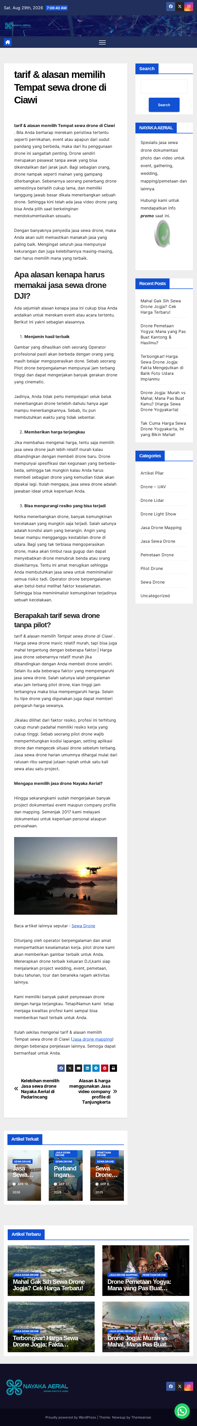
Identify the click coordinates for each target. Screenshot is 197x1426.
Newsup (118, 1417)
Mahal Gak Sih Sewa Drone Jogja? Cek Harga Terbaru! (161, 306)
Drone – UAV (153, 486)
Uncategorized (155, 595)
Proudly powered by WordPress (71, 1417)
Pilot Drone (152, 568)
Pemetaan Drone (104, 1154)
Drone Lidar (152, 500)
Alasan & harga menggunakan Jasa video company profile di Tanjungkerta (89, 1091)
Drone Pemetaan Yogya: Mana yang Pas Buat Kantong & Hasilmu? (139, 1288)
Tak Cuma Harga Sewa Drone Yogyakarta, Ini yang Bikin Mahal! (163, 429)
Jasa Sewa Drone (62, 1154)
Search (147, 68)
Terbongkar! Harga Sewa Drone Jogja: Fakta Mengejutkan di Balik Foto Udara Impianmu (162, 368)
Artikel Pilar (152, 473)
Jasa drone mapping (92, 1039)
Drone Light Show (158, 513)
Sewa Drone (83, 925)
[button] (182, 1411)
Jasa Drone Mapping (161, 527)
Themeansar (141, 1417)
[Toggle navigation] (102, 42)
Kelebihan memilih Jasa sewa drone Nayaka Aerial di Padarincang (40, 1088)
